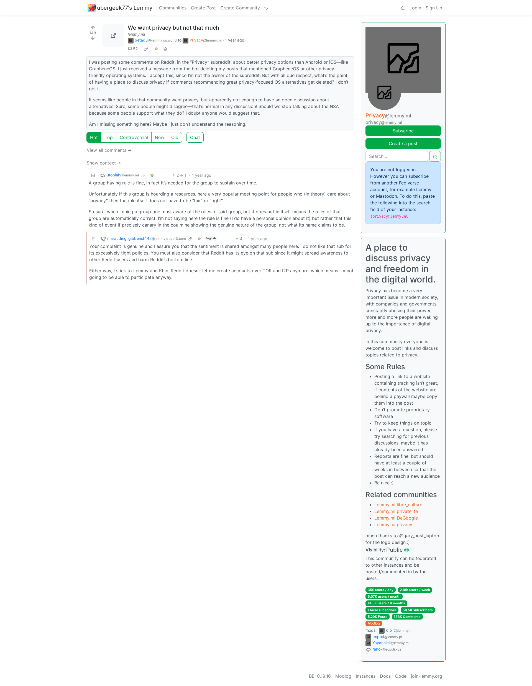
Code (400, 676)
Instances (365, 676)
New (159, 137)
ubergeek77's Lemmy (124, 7)
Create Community (240, 8)
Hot (94, 137)
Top (109, 137)
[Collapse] (93, 175)
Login (415, 8)
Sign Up (434, 8)
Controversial (134, 137)
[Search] (402, 7)
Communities (172, 8)
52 (135, 48)
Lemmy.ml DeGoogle (396, 518)
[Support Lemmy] (266, 7)
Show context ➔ (104, 163)
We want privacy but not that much (173, 27)
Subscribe (403, 130)
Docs (385, 676)
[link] (146, 48)
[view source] (165, 48)
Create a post (403, 143)
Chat (195, 137)
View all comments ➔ (109, 150)
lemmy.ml (136, 34)
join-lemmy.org (426, 676)
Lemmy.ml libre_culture (398, 504)
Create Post (203, 8)
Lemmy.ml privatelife (396, 511)
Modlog (374, 623)
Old (174, 137)
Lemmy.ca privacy (393, 524)
